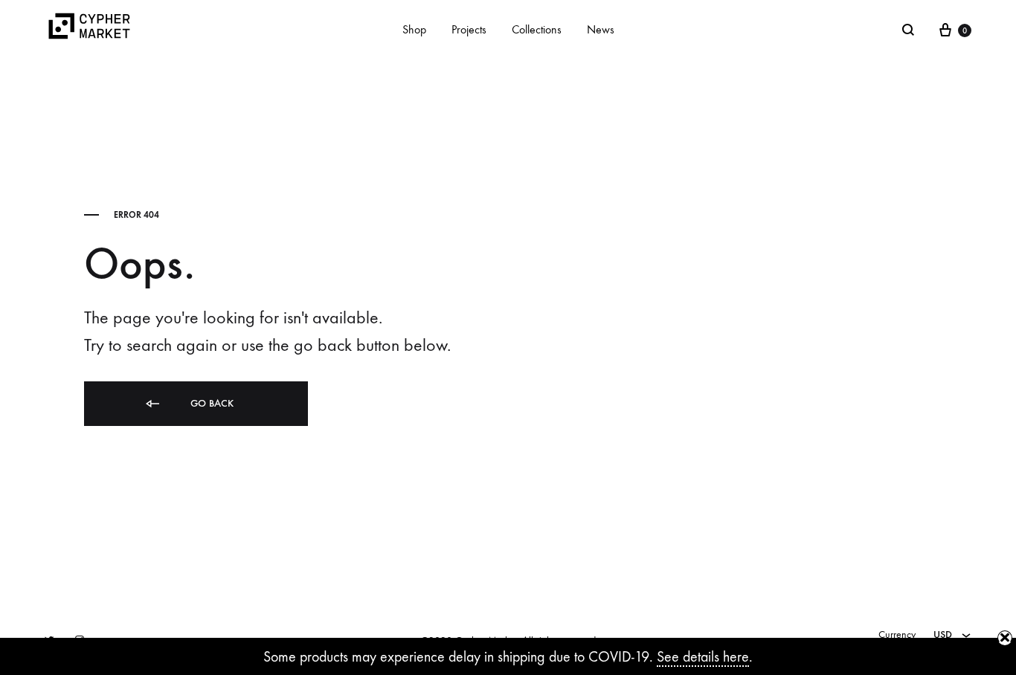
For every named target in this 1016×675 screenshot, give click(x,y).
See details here (703, 656)
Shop (414, 29)
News (600, 29)
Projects (468, 29)
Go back (210, 403)
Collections (537, 29)
